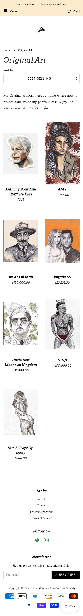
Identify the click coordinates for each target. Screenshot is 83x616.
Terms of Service (41, 518)
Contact (41, 505)
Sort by (8, 70)
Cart (76, 11)
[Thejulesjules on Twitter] (37, 541)
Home (7, 50)
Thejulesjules (41, 588)
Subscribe (65, 574)
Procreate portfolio (41, 512)
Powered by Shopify (62, 588)
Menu (13, 11)
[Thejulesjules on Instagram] (46, 541)
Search (41, 499)
